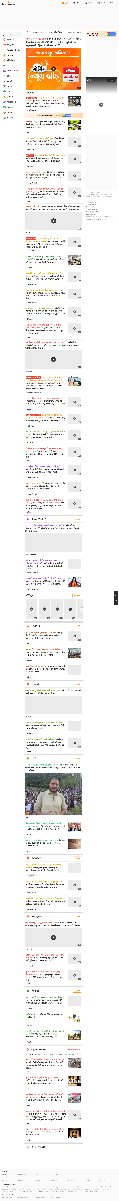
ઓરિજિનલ (30, 149)
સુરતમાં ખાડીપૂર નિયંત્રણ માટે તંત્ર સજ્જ (59, 1189)
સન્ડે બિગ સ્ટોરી (31, 110)
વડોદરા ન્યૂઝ (103, 1180)
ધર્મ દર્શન (29, 660)
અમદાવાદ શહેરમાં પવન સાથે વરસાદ (26, 1191)
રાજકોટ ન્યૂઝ (71, 1180)
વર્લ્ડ (27, 817)
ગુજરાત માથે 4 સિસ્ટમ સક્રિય (25, 1189)
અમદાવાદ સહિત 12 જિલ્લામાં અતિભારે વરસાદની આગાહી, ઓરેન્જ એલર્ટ (75, 1189)
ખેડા (65, 1054)
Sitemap (98, 192)
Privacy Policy (108, 196)
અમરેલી (44, 1054)
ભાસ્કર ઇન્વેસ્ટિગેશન (33, 392)
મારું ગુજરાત (30, 92)
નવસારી (29, 461)
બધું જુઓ (77, 595)
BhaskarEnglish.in (91, 207)
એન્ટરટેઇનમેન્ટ (31, 477)
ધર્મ (28, 133)
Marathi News (22, 1174)
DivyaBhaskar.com (91, 204)
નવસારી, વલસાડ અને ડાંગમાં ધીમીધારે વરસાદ (108, 1189)
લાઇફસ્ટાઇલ (30, 284)
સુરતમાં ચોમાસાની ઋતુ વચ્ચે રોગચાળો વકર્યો (59, 1191)
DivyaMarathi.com (91, 209)
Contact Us (88, 196)
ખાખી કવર (30, 166)
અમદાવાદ (30, 966)
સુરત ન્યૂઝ (86, 1180)
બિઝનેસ (29, 268)
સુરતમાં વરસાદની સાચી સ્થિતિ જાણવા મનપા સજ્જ (75, 1187)
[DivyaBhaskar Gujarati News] (8, 4)
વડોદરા (29, 512)
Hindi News (5, 1174)
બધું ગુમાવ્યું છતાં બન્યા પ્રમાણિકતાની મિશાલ (91, 1189)
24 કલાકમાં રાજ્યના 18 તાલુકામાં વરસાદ (108, 1187)
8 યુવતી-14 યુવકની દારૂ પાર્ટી (41, 1191)
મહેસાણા (29, 371)
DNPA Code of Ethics (103, 219)
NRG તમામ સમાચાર (74, 1049)
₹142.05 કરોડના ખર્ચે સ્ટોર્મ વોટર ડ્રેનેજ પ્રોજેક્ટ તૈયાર (42, 1189)
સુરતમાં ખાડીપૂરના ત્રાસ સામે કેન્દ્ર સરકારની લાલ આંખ (59, 1187)
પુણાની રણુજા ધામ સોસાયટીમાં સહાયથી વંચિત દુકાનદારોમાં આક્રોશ (9, 1189)
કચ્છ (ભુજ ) (30, 409)
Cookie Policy (99, 196)
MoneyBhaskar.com (92, 211)
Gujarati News (38, 1174)
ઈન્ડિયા (29, 319)
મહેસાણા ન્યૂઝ (38, 1180)
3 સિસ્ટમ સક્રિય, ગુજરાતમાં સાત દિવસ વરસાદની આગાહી (9, 1187)
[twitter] (75, 92)
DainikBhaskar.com (92, 202)
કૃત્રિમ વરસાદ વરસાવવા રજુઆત (25, 1187)
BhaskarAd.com (91, 214)
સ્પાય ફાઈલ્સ (31, 251)
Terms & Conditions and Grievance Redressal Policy (99, 194)
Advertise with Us (90, 192)
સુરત (28, 201)
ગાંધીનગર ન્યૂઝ (54, 1180)
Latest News (54, 1174)
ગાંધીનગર (72, 1054)
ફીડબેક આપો (116, 597)
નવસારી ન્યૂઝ (5, 1180)
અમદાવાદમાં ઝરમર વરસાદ (41, 1187)
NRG (31, 1054)
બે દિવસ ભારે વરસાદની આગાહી (91, 1191)
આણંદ (51, 1054)
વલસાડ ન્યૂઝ (21, 1180)
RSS (94, 196)
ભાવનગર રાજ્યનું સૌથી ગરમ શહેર (91, 1187)
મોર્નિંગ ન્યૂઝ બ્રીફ (72, 1191)
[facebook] (70, 92)
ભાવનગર (29, 949)
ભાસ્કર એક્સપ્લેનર (33, 183)
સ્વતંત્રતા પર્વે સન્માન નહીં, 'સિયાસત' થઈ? (9, 1191)
